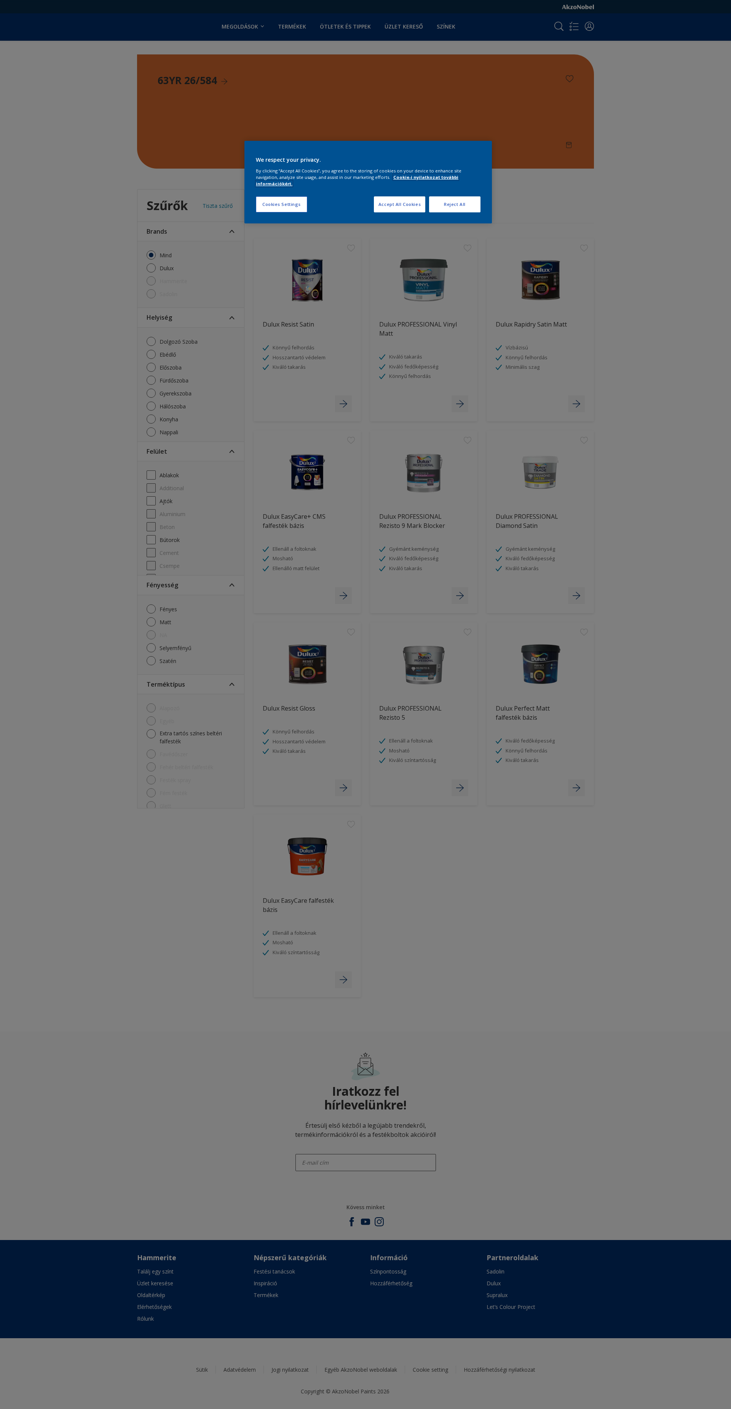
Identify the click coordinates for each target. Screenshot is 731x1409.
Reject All (455, 204)
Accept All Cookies (399, 204)
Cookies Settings (281, 204)
